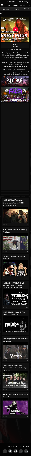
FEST (8, 5)
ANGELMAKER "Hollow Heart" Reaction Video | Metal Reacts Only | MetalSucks (15, 367)
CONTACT (23, 5)
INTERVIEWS (11, 2)
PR (29, 5)
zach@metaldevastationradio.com (15, 66)
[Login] (27, 1)
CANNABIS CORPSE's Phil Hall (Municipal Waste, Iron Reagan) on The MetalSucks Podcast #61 (14, 285)
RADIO (24, 2)
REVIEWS (15, 5)
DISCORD (27, 8)
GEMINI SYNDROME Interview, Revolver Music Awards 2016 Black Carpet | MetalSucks (14, 202)
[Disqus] (15, 125)
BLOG (19, 2)
